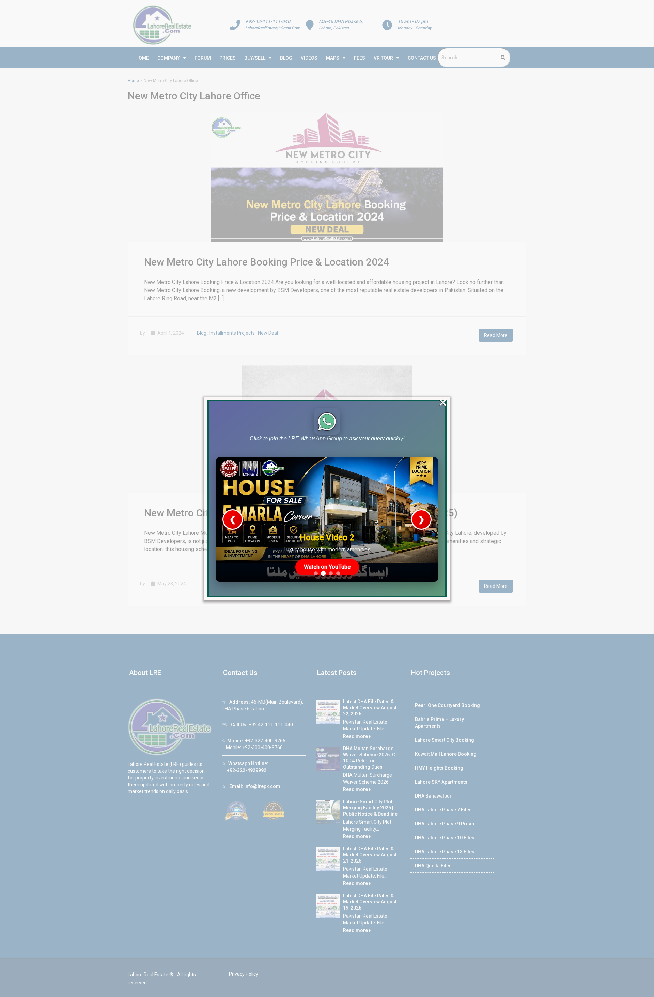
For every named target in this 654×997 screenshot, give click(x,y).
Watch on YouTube (327, 567)
